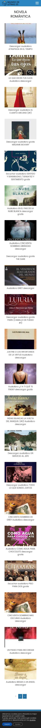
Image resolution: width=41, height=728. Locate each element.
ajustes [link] (32, 720)
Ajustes (17, 724)
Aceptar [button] (7, 724)
